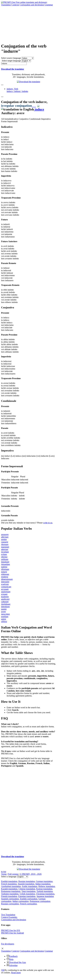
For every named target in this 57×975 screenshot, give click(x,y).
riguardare (5, 564)
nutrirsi (4, 567)
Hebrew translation (46, 886)
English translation (9, 881)
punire (4, 609)
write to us (47, 523)
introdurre (5, 606)
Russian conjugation (10, 904)
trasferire (5, 596)
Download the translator (12, 69)
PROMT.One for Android (12, 933)
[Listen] (34, 105)
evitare (4, 554)
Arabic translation (29, 886)
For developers (7, 944)
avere (3, 611)
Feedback (13, 956)
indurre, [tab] (17, 90)
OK (2, 970)
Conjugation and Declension (13, 919)
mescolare (5, 614)
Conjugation (32, 5)
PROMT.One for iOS (10, 930)
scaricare (5, 584)
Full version (13, 874)
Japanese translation (45, 896)
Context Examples (9, 917)
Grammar (49, 5)
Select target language (11, 60)
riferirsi (4, 557)
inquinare (5, 562)
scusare (4, 594)
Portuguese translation (10, 891)
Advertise (13, 965)
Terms (4, 874)
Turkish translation (45, 891)
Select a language (8, 876)
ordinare (4, 559)
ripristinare (5, 604)
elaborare (5, 574)
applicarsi (5, 599)
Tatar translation (28, 891)
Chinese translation (27, 889)
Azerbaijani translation (11, 886)
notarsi (4, 572)
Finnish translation (9, 896)
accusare (5, 589)
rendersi (4, 577)
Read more (16, 972)
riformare (5, 569)
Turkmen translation (10, 894)
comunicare (6, 586)
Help (11, 959)
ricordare (5, 552)
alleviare (4, 537)
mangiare (5, 547)
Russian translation (26, 881)
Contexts (15, 5)
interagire (5, 582)
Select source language (11, 58)
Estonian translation (26, 896)
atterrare (4, 549)
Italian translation (42, 884)
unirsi (3, 619)
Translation (6, 5)
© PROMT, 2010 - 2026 (31, 874)
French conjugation (28, 904)
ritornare (4, 544)
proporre (5, 534)
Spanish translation (26, 884)
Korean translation (44, 889)
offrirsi (4, 621)
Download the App (17, 962)
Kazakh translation (9, 889)
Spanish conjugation (10, 899)
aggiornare (5, 591)
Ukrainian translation (45, 894)
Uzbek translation (27, 894)
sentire (4, 539)
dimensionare (7, 579)
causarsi (4, 542)
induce (39, 109)
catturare (5, 601)
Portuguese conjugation (40, 901)
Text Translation (8, 914)
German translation (44, 881)
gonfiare (4, 616)
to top (3, 871)
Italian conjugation (20, 901)
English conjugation (28, 899)
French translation (9, 884)
